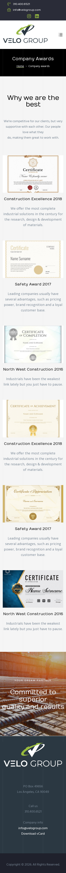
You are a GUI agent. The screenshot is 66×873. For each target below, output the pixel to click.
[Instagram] (29, 16)
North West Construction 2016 (33, 369)
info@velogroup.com (33, 828)
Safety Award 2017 (33, 284)
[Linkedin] (37, 16)
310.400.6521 (33, 811)
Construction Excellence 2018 (33, 199)
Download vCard (33, 833)
